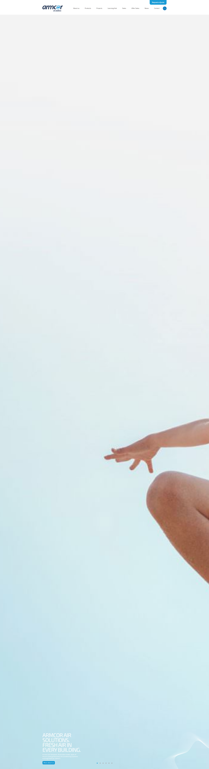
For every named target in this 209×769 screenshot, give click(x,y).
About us (76, 8)
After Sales (135, 8)
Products (88, 8)
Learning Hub (112, 8)
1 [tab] (97, 763)
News (147, 8)
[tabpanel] (104, 392)
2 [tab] (100, 763)
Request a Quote (158, 2)
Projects (99, 8)
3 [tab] (103, 763)
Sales (124, 8)
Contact (156, 8)
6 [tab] (111, 763)
